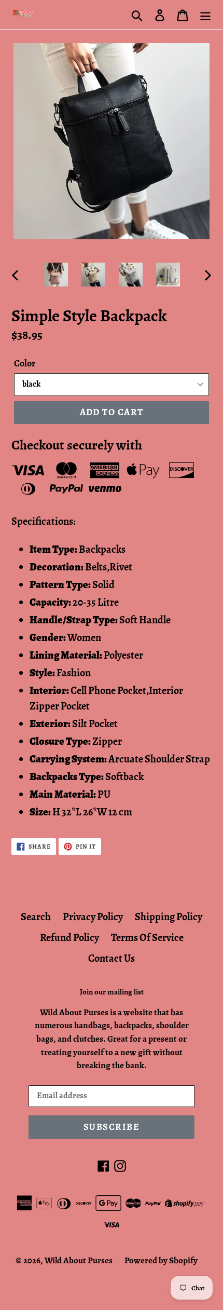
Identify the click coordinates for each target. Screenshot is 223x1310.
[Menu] (205, 15)
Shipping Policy (168, 917)
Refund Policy (69, 938)
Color (24, 363)
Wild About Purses (79, 1260)
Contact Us (111, 958)
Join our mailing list (112, 992)
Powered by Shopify (161, 1260)
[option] (56, 274)
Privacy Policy (93, 917)
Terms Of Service (147, 938)
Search (36, 917)
